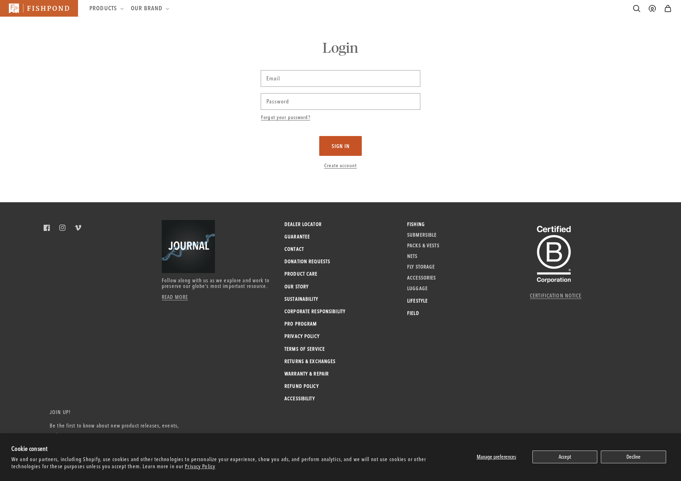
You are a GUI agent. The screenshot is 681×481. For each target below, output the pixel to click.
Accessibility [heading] (299, 398)
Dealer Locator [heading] (303, 224)
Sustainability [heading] (301, 299)
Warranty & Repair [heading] (306, 373)
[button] (668, 8)
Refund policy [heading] (301, 386)
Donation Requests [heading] (307, 261)
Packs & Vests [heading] (423, 245)
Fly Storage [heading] (421, 267)
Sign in (341, 146)
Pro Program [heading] (300, 324)
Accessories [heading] (421, 278)
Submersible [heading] (422, 235)
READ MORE (175, 297)
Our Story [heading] (296, 286)
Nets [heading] (412, 256)
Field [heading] (413, 313)
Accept (565, 456)
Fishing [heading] (416, 224)
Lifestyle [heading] (417, 301)
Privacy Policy (200, 466)
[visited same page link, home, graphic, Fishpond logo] (39, 8)
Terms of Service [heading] (304, 349)
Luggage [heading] (417, 288)
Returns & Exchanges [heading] (310, 361)
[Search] (636, 8)
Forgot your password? (285, 117)
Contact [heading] (294, 249)
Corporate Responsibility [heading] (314, 311)
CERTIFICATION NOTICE (556, 295)
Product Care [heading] (301, 274)
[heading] (106, 8)
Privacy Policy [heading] (302, 336)
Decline (633, 456)
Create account (340, 165)
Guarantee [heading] (297, 236)
